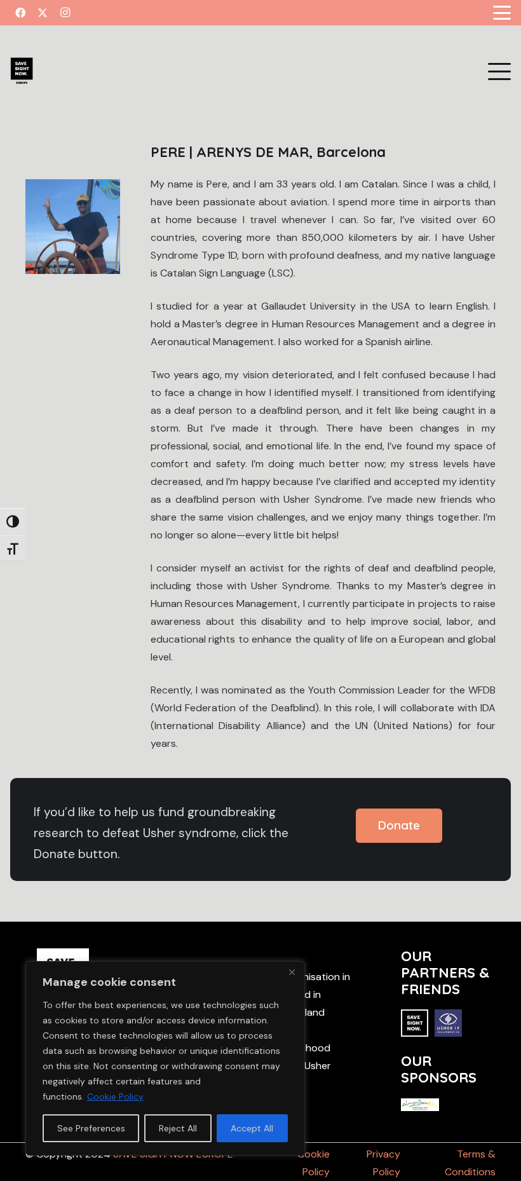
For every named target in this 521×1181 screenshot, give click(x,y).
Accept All (252, 1128)
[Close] (291, 972)
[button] (502, 13)
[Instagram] (65, 13)
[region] (165, 1058)
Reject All (178, 1128)
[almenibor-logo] (420, 1107)
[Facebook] (20, 13)
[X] (42, 13)
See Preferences (91, 1128)
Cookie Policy (115, 1096)
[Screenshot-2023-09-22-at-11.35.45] (21, 71)
